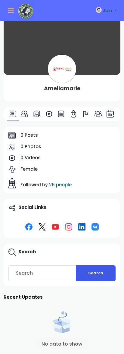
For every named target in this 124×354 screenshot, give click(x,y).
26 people (60, 185)
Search (95, 273)
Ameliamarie (62, 88)
